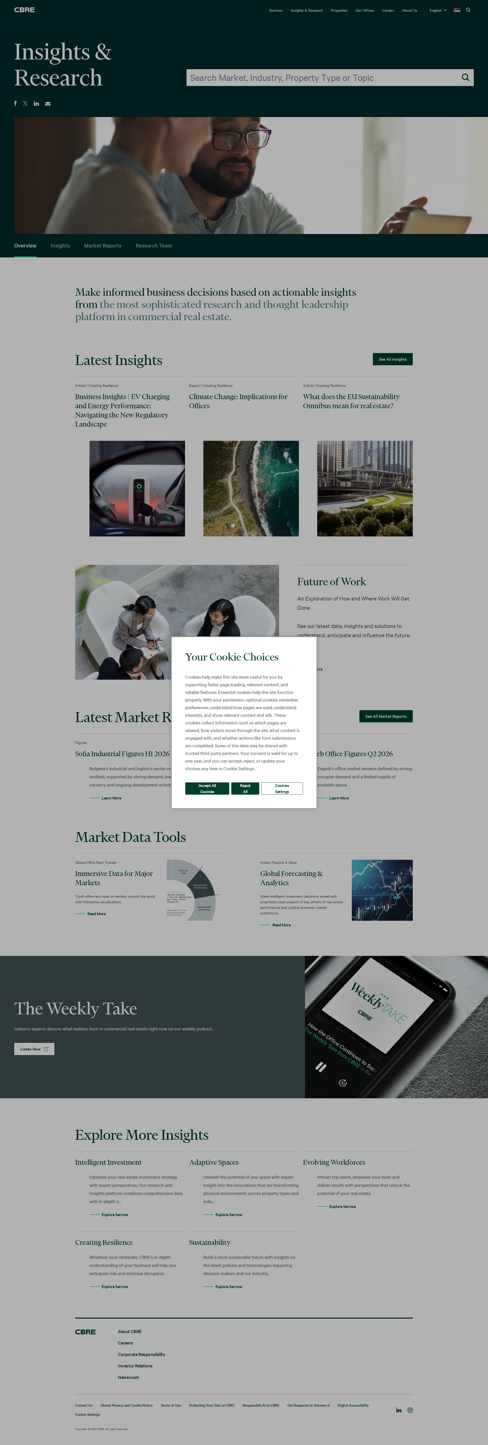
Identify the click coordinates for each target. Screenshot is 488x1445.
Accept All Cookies (207, 788)
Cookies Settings (282, 788)
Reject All (245, 788)
